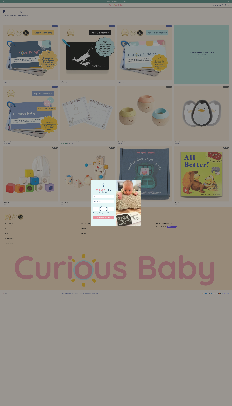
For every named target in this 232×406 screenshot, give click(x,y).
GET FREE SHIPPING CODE (103, 217)
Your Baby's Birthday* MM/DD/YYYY (101, 206)
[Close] (139, 181)
